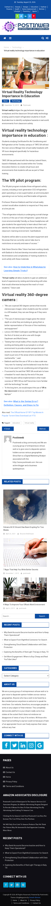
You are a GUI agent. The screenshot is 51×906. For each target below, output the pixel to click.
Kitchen (41, 9)
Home (8, 777)
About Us (9, 768)
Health (17, 9)
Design (25, 7)
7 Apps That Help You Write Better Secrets (20, 570)
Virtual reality (29, 423)
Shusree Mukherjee (27, 534)
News (6, 101)
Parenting (26, 11)
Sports (34, 11)
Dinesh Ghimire (34, 897)
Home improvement (29, 9)
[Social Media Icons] (6, 745)
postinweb (27, 105)
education (16, 423)
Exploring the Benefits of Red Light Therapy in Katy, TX (26, 652)
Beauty (17, 7)
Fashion (43, 7)
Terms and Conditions (15, 786)
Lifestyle (17, 11)
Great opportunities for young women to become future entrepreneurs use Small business (9, 429)
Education (34, 7)
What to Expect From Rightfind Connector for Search (25, 640)
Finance (9, 9)
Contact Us (9, 7)
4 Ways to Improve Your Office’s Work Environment (24, 605)
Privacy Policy (11, 782)
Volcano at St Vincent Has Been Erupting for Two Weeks (23, 528)
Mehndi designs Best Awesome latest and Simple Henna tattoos (44, 429)
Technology (16, 101)
